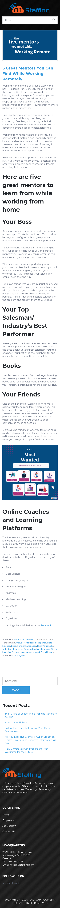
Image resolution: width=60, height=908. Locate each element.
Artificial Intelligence (36, 642)
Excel (13, 645)
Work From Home (43, 652)
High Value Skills (45, 645)
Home (6, 814)
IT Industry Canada (21, 649)
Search (16, 690)
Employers (8, 820)
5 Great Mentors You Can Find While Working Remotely (27, 73)
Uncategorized (19, 655)
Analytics (20, 642)
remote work (27, 652)
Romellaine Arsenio (23, 639)
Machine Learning (41, 649)
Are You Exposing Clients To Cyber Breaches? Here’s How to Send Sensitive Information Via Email (30, 740)
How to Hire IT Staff (16, 722)
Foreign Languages (26, 645)
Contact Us (8, 831)
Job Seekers (9, 825)
